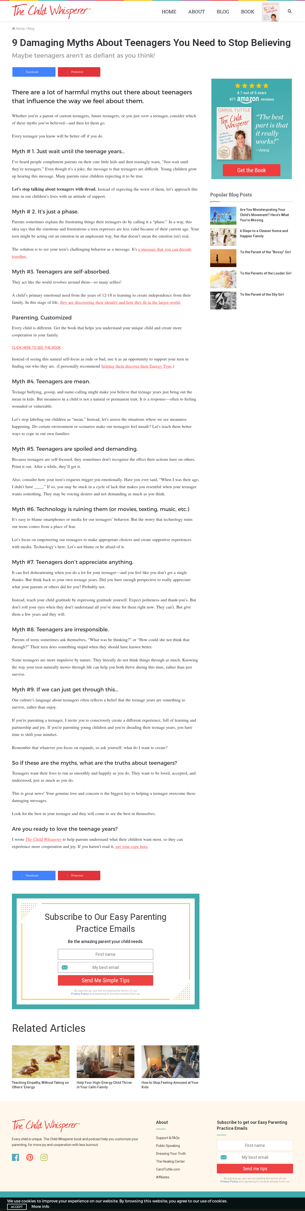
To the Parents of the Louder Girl (265, 273)
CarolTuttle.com (168, 1169)
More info (40, 1206)
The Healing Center (170, 1161)
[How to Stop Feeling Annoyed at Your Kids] (170, 1061)
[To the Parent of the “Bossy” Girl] (223, 258)
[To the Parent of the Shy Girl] (223, 300)
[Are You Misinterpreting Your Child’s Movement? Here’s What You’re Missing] (223, 216)
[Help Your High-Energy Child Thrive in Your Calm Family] (105, 1061)
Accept (17, 1206)
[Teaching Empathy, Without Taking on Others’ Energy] (41, 1061)
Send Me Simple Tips (106, 980)
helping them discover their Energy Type (137, 366)
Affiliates (162, 1177)
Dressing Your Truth (171, 1153)
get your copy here (131, 846)
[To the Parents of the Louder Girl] (223, 279)
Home (169, 11)
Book (247, 11)
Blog (223, 11)
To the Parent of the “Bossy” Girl (265, 252)
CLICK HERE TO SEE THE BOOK (36, 347)
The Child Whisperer (43, 839)
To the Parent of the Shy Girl (262, 294)
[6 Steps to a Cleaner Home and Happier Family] (223, 237)
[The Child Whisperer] (51, 11)
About (196, 11)
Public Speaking (168, 1146)
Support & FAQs (168, 1138)
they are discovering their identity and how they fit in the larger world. (120, 302)
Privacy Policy (80, 993)
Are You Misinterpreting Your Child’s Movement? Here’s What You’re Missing (264, 215)
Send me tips (255, 1168)
